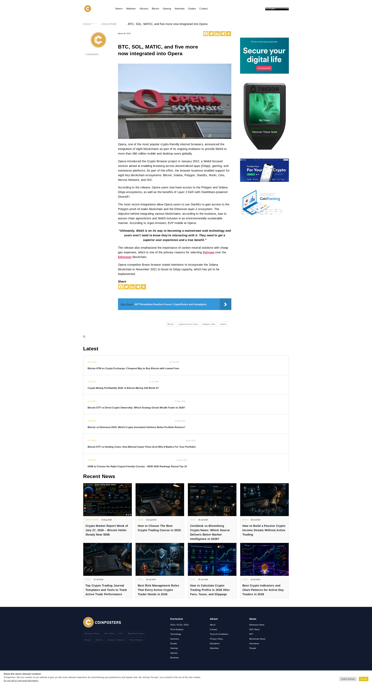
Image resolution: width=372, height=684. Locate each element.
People (173, 643)
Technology (175, 634)
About (212, 625)
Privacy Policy (216, 639)
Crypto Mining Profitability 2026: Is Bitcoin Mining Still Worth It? (123, 388)
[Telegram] (222, 33)
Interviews (254, 643)
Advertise (180, 8)
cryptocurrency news (188, 324)
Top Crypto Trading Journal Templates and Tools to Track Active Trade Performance (106, 590)
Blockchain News (136, 633)
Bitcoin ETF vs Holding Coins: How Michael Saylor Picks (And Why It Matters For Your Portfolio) (142, 447)
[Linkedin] (217, 33)
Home (87, 24)
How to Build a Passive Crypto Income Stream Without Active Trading (263, 530)
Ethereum (125, 257)
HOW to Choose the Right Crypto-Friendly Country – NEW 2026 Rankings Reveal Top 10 (137, 466)
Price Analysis (176, 629)
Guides (192, 8)
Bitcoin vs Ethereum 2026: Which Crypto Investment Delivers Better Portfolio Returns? (136, 427)
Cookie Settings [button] (348, 679)
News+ (119, 8)
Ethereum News (92, 633)
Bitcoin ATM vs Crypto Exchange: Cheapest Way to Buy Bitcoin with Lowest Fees (133, 368)
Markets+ (131, 8)
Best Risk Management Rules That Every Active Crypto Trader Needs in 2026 (158, 590)
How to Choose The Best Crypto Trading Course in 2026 (159, 528)
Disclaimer (215, 643)
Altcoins (144, 8)
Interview (174, 639)
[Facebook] (205, 33)
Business (174, 657)
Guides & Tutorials (116, 640)
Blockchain (109, 24)
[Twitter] (211, 33)
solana (223, 324)
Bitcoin (155, 8)
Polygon (208, 252)
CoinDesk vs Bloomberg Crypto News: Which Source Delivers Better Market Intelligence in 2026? (210, 532)
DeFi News (109, 633)
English (272, 8)
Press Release (136, 640)
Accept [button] (364, 679)
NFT (121, 633)
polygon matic (208, 324)
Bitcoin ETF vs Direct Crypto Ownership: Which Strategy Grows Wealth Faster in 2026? (136, 407)
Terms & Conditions (219, 634)
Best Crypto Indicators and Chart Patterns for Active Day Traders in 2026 (263, 590)
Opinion (174, 653)
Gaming (167, 8)
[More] (228, 33)
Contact (203, 8)
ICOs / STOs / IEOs (179, 625)
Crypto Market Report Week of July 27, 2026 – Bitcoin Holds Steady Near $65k (106, 530)
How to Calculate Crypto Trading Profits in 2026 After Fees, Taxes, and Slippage (210, 590)
